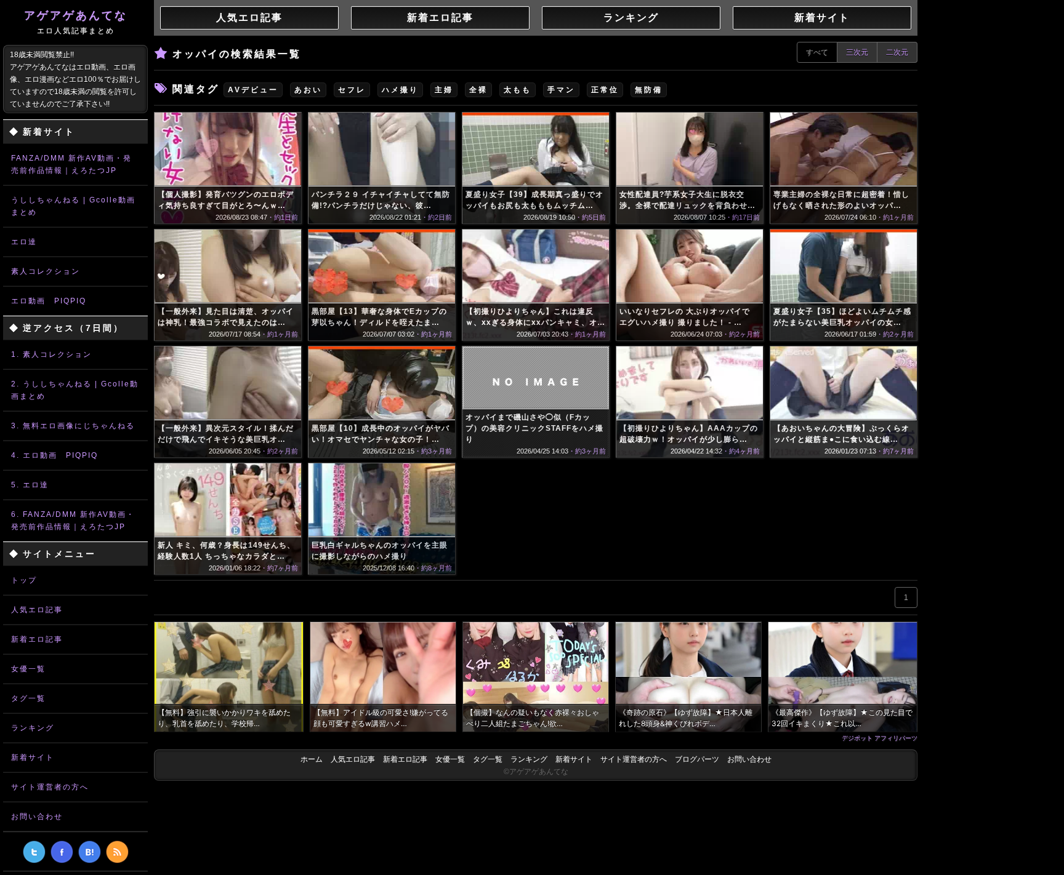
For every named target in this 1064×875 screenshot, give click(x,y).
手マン (561, 90)
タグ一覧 (28, 698)
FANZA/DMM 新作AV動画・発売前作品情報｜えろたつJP (71, 164)
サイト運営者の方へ (50, 787)
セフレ (352, 90)
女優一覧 (28, 669)
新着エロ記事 (37, 639)
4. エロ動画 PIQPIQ (54, 455)
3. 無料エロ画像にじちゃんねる (73, 426)
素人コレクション (45, 271)
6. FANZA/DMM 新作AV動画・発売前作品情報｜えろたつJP (73, 520)
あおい (308, 90)
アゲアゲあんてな (75, 22)
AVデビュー (253, 90)
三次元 (857, 52)
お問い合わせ (37, 816)
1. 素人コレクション (51, 354)
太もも (517, 90)
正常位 (605, 90)
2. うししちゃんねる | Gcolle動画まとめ (75, 390)
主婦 (444, 90)
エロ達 (24, 242)
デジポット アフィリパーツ (879, 737)
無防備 (649, 90)
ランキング (32, 728)
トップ (24, 580)
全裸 (478, 90)
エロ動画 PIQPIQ (48, 301)
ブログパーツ (697, 759)
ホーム (311, 759)
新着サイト (32, 757)
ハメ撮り (400, 90)
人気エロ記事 (37, 609)
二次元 (897, 52)
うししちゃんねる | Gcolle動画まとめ (73, 206)
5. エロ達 (30, 485)
